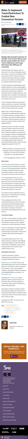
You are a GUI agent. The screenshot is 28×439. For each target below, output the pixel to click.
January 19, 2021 (20, 158)
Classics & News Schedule (9, 413)
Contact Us (5, 386)
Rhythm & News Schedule (9, 417)
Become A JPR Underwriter (9, 401)
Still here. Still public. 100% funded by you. (14, 347)
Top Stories (8, 309)
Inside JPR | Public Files (8, 392)
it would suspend (14, 277)
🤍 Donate (14, 356)
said (8, 218)
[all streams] (26, 437)
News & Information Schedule (9, 420)
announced (8, 262)
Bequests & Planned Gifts (8, 407)
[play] (2, 437)
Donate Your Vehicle (7, 404)
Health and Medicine (11, 305)
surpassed (4, 168)
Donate (23, 2)
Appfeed (17, 309)
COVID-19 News (9, 312)
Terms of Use (6, 389)
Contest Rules (6, 395)
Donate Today (6, 398)
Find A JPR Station (7, 410)
